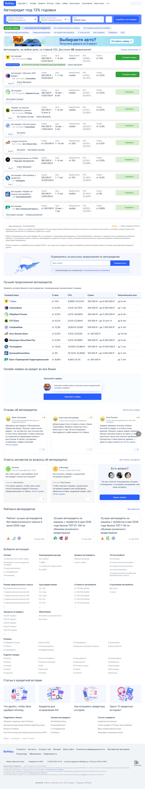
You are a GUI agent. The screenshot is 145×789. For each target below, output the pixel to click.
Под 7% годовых (10, 619)
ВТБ (122, 32)
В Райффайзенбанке (46, 650)
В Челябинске (113, 662)
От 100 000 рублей (81, 588)
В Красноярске (79, 662)
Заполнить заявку (72, 397)
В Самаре (7, 666)
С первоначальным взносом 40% (16, 599)
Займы (65, 3)
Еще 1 (10, 118)
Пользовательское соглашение (55, 769)
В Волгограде (113, 669)
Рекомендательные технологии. (38, 773)
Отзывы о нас (45, 749)
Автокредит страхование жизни (110, 732)
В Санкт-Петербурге (46, 658)
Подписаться (120, 263)
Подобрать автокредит (126, 19)
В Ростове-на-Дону (80, 666)
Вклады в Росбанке (11, 729)
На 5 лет (42, 599)
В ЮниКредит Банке (58, 721)
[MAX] (13, 783)
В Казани (7, 662)
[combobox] (67, 19)
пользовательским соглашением (97, 270)
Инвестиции (99, 3)
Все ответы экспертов (130, 460)
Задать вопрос (119, 497)
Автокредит (16, 56)
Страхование (87, 3)
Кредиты (41, 3)
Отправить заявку (129, 57)
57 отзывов (20, 93)
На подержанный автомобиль (97, 28)
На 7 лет (42, 603)
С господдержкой (11, 572)
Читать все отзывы (131, 410)
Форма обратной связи (15, 761)
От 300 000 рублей (81, 595)
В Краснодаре (113, 666)
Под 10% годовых (10, 630)
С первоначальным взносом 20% (16, 592)
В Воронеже (43, 669)
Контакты (32, 749)
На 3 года (42, 595)
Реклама (57, 749)
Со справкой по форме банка (50, 566)
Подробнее (84, 774)
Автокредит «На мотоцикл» (23, 124)
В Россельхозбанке (46, 646)
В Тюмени (42, 673)
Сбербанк (113, 32)
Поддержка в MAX (36, 761)
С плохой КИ (83, 32)
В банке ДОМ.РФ (114, 646)
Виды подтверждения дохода (109, 729)
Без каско (113, 588)
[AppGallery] (137, 782)
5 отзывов (20, 113)
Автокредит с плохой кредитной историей (16, 563)
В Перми (76, 669)
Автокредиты (15, 738)
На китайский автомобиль (17, 32)
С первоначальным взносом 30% (16, 595)
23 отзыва (20, 127)
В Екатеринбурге (114, 658)
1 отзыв (19, 144)
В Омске (7, 669)
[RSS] (23, 783)
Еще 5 (10, 134)
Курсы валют (75, 3)
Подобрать (129, 92)
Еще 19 (11, 83)
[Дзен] (18, 783)
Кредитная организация (107, 721)
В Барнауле (112, 673)
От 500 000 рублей (81, 599)
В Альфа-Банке (114, 642)
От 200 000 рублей (81, 592)
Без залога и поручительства (50, 616)
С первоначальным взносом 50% (16, 603)
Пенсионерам (9, 575)
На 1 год (42, 588)
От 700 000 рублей (81, 603)
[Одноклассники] (9, 783)
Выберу (6, 738)
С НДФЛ (42, 562)
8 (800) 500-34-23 (55, 761)
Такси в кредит (80, 562)
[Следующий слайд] (138, 434)
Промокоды (21, 754)
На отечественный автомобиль (122, 562)
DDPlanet (88, 783)
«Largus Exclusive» (19, 141)
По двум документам (12, 568)
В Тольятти (77, 673)
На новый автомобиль (64, 32)
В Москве (7, 658)
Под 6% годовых (10, 616)
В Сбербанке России (12, 642)
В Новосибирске (79, 658)
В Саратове (8, 673)
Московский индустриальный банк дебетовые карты (24, 725)
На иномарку (115, 559)
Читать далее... (12, 444)
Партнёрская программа (118, 749)
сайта (71, 749)
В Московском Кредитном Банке (86, 646)
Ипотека (50, 3)
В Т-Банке (7, 646)
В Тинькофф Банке (58, 725)
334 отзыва (20, 78)
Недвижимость (50, 754)
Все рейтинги (134, 509)
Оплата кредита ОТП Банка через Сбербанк (115, 725)
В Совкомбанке (10, 650)
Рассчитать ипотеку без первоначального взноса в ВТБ (25, 732)
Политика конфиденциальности (90, 749)
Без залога (43, 619)
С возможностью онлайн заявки (16, 559)
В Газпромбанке (79, 642)
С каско (113, 592)
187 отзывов (20, 59)
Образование (35, 754)
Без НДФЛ (43, 569)
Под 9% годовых (10, 626)
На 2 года (42, 592)
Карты (58, 3)
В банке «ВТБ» (44, 642)
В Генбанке (55, 732)
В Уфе (41, 666)
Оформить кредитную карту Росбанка (18, 721)
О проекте (21, 749)
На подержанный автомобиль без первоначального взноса (123, 574)
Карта (65, 749)
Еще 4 (10, 151)
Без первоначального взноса (67, 28)
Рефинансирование (41, 32)
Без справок (99, 32)
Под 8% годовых (10, 623)
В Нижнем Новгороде (47, 662)
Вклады (33, 3)
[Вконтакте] (4, 783)
